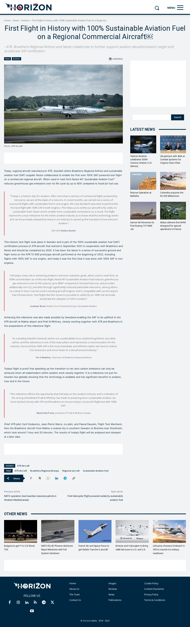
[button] (157, 8)
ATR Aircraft (23, 465)
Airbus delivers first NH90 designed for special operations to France (173, 225)
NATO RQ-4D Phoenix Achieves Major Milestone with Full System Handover (57, 550)
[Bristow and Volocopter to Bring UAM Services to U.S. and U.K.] (132, 531)
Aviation (25, 20)
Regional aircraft (71, 470)
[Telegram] (65, 478)
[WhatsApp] (48, 478)
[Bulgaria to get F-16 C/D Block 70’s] (20, 531)
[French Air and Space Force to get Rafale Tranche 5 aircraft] (95, 531)
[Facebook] (31, 478)
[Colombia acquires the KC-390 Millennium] (173, 181)
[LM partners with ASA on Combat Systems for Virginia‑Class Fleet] (173, 144)
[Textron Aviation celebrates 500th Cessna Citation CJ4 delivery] (143, 144)
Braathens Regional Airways (44, 470)
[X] (39, 478)
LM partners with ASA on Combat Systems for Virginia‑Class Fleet (172, 159)
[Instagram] (18, 602)
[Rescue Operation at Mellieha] (143, 181)
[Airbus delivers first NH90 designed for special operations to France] (173, 211)
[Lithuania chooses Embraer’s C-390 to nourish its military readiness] (169, 531)
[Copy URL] (73, 478)
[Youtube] (32, 611)
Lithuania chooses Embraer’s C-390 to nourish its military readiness (169, 550)
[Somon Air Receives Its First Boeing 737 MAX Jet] (143, 211)
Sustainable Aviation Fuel (96, 470)
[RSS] (35, 602)
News (16, 20)
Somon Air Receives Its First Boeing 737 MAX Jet (142, 225)
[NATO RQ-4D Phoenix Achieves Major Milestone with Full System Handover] (57, 531)
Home (7, 20)
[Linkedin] (56, 478)
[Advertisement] (63, 158)
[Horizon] (28, 7)
